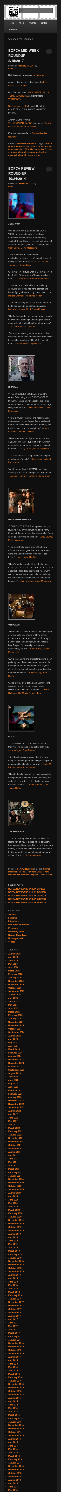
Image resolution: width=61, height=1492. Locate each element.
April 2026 (13, 967)
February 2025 (15, 1015)
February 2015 (15, 1418)
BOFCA (11, 146)
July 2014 (13, 1442)
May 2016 (13, 1367)
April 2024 (13, 1045)
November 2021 (16, 1141)
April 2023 (13, 1086)
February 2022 (15, 1131)
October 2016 (14, 1349)
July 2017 (13, 1319)
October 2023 (14, 1066)
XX (25, 155)
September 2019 (16, 1230)
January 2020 (14, 1216)
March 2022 (14, 1127)
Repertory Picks (16, 931)
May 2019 (13, 1243)
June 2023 (13, 1079)
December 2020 (16, 1179)
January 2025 (14, 1018)
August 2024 (14, 1035)
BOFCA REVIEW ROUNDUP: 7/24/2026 (27, 895)
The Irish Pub (23, 874)
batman (48, 143)
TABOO (28, 123)
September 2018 (16, 1271)
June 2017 (13, 1322)
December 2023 (16, 1059)
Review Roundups (25, 868)
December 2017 (16, 1302)
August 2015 (14, 1397)
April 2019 (13, 1247)
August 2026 (14, 953)
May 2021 (13, 1161)
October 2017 (14, 1309)
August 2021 (14, 1151)
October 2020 (14, 1185)
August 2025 (14, 994)
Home (11, 22)
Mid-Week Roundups (26, 143)
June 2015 (13, 1404)
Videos (11, 941)
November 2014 (16, 1428)
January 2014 (14, 1462)
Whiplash (34, 874)
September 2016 (16, 1353)
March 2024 (14, 1049)
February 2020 (15, 1213)
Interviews (13, 921)
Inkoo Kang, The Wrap (27, 557)
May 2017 (13, 1325)
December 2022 (16, 1100)
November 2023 (16, 1062)
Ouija (39, 871)
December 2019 (16, 1220)
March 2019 (14, 1250)
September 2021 (16, 1148)
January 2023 (14, 1097)
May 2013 (13, 1490)
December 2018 (16, 1261)
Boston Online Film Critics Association (34, 146)
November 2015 (16, 1387)
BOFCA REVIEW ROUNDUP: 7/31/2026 (27, 892)
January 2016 (14, 1380)
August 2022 (14, 1110)
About (21, 22)
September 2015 (16, 1394)
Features (12, 917)
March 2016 (14, 1373)
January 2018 (14, 1298)
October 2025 (14, 987)
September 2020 (16, 1189)
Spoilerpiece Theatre (18, 105)
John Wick (24, 149)
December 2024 (16, 1021)
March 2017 (14, 1332)
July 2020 (13, 1196)
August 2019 (14, 1233)
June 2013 (13, 1486)
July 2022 (13, 1114)
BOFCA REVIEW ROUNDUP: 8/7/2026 (26, 888)
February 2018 (15, 1295)
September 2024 (16, 1032)
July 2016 (13, 1360)
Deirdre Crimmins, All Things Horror (25, 295)
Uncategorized (15, 938)
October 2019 (14, 1227)
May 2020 (13, 1203)
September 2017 (16, 1312)
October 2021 (14, 1144)
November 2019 (16, 1223)
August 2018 (14, 1274)
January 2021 (14, 1175)
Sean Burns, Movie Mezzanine (22, 247)
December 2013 (16, 1466)
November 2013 (16, 1469)
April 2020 (13, 1206)
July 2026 (13, 957)
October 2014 (14, 1431)
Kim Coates (38, 75)
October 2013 (14, 1473)
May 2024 (13, 1042)
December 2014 (16, 1425)
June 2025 (13, 1001)
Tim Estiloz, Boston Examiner (22, 326)
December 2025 (16, 980)
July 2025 (13, 997)
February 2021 (15, 1172)
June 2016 (13, 1363)
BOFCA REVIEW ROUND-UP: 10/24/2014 (21, 173)
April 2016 (13, 1370)
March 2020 (14, 1209)
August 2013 (14, 1479)
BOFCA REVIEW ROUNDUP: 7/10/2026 (27, 898)
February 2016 (15, 1377)
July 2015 (13, 1401)
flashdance (13, 149)
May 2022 (13, 1121)
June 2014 (13, 1445)
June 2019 (13, 1240)
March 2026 (14, 970)
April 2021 (13, 1165)
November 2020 (16, 1182)
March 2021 (14, 1168)
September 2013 (16, 1476)
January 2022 (14, 1134)
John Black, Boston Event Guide (33, 278)
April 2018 (13, 1288)
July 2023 (13, 1076)
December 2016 (16, 1343)
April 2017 (13, 1329)
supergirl (12, 155)
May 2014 (13, 1449)
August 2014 (14, 1438)
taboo (20, 155)
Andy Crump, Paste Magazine (34, 448)
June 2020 (13, 1199)
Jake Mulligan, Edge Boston (21, 750)
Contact (44, 22)
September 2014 (16, 1435)
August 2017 (14, 1315)
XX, (10, 123)
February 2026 (15, 974)
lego (15, 152)
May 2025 (13, 1004)
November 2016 (16, 1346)
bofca (11, 68)
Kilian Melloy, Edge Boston (29, 343)
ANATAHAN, (18, 123)
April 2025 (13, 1008)
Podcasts (13, 928)
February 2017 (15, 1336)
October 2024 (14, 1028)
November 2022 (16, 1103)
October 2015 (14, 1391)
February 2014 (15, 1459)
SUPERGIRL (21, 95)
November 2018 (16, 1264)
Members (13, 29)
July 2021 (13, 1155)
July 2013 (13, 1483)
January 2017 (14, 1339)
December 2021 (16, 1138)
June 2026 (13, 960)
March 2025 (14, 1011)
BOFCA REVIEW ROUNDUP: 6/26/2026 (27, 902)
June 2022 (13, 1117)
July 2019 (13, 1237)
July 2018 (13, 1278)
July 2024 (13, 1039)
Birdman (46, 868)
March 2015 (14, 1414)
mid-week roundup (26, 152)
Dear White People (16, 871)
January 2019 (14, 1257)
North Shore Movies (31, 855)
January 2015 (14, 1421)
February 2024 (15, 1052)
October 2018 (14, 1267)
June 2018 (13, 1281)
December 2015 (16, 1384)
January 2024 (14, 1056)
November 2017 (16, 1305)
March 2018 (14, 1291)
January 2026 (14, 977)
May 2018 (13, 1285)
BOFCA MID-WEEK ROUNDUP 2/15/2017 (23, 55)
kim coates (35, 149)
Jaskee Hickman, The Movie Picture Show (30, 475)
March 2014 (14, 1455)
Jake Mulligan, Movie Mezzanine (35, 580)
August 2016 (14, 1356)
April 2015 (13, 1411)
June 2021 (13, 1158)
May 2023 (13, 1083)
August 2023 (14, 1073)
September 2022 (16, 1107)
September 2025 (16, 991)
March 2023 (14, 1090)
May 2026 (13, 963)
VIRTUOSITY (14, 99)
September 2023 (16, 1069)
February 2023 (15, 1093)
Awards (32, 22)
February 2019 (15, 1254)
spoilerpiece (41, 152)
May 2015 (13, 1408)
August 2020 (14, 1192)
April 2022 (13, 1124)
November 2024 (16, 1025)
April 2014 (13, 1452)
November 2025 (16, 984)
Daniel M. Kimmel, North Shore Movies (26, 309)
